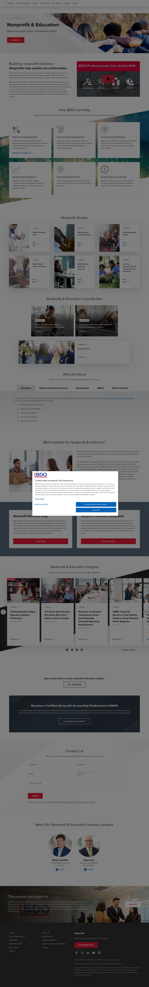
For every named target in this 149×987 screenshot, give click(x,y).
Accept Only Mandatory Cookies (96, 504)
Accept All (96, 510)
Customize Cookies (41, 504)
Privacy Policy (39, 499)
